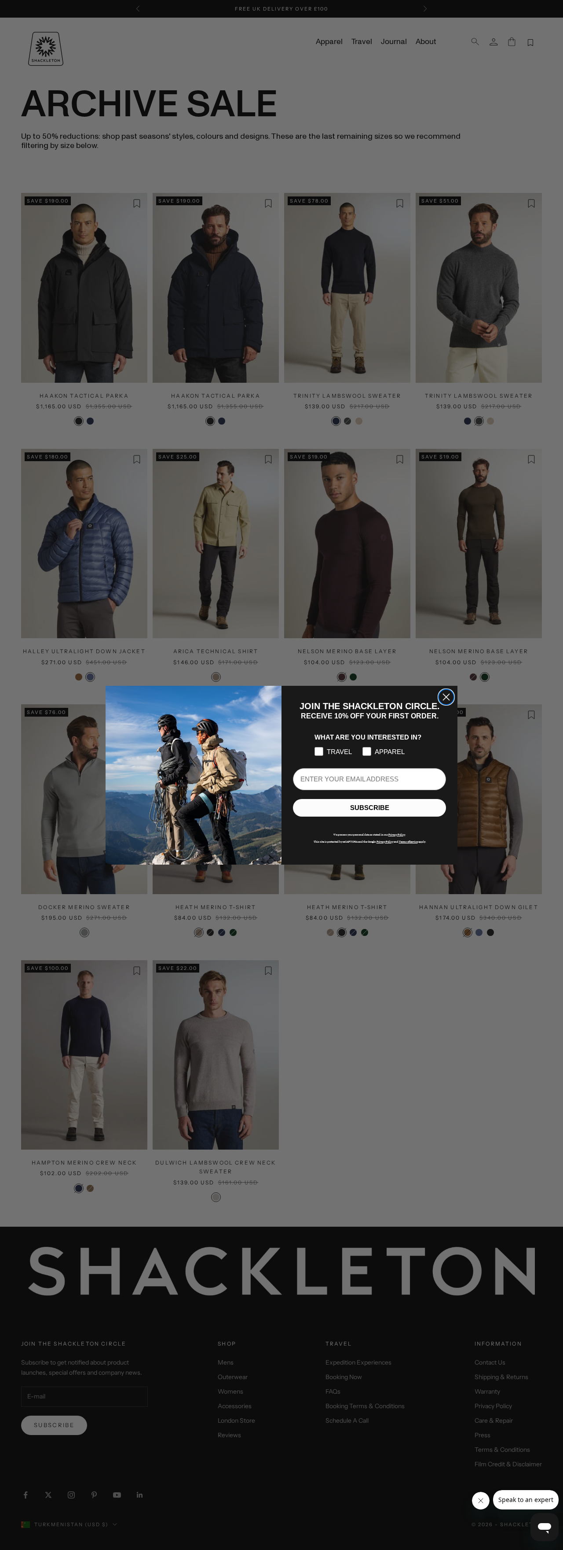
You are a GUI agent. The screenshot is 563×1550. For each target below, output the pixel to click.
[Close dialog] (446, 697)
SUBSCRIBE (369, 807)
